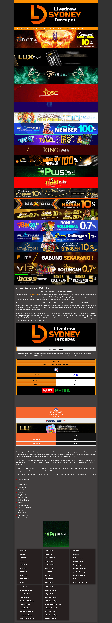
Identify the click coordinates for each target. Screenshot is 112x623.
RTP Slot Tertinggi (51, 601)
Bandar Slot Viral (25, 594)
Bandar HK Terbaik (51, 608)
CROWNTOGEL (50, 561)
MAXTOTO (49, 554)
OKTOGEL (22, 561)
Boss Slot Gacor (24, 587)
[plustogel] (56, 534)
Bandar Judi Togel (25, 608)
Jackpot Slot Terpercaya (27, 618)
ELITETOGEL (23, 572)
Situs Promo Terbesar (26, 611)
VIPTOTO (22, 582)
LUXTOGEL (49, 572)
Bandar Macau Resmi (26, 615)
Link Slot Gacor (50, 611)
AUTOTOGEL (23, 565)
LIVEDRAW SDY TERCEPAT (56, 28)
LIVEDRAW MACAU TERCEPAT (74, 28)
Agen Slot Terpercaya (79, 572)
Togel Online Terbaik (26, 590)
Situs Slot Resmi (51, 587)
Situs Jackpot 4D (51, 590)
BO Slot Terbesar (51, 618)
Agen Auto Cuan (24, 597)
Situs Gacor (76, 554)
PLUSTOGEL (49, 579)
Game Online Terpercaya (53, 604)
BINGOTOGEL (50, 568)
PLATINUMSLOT (50, 558)
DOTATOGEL (23, 551)
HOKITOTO (76, 551)
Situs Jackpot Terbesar (27, 601)
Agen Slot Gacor (51, 594)
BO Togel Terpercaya (79, 565)
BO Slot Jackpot (77, 579)
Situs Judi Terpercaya (79, 568)
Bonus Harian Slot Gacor (80, 582)
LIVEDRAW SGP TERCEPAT (39, 28)
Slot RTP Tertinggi (51, 615)
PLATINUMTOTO (24, 579)
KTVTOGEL (23, 558)
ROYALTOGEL (23, 575)
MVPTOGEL (23, 568)
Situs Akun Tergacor (79, 575)
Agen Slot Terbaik (25, 604)
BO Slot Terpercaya (78, 558)
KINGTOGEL (49, 582)
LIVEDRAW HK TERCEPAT (23, 28)
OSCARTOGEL (50, 565)
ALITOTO (48, 575)
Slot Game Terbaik (51, 597)
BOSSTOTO (49, 551)
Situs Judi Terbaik (78, 561)
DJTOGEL (22, 554)
